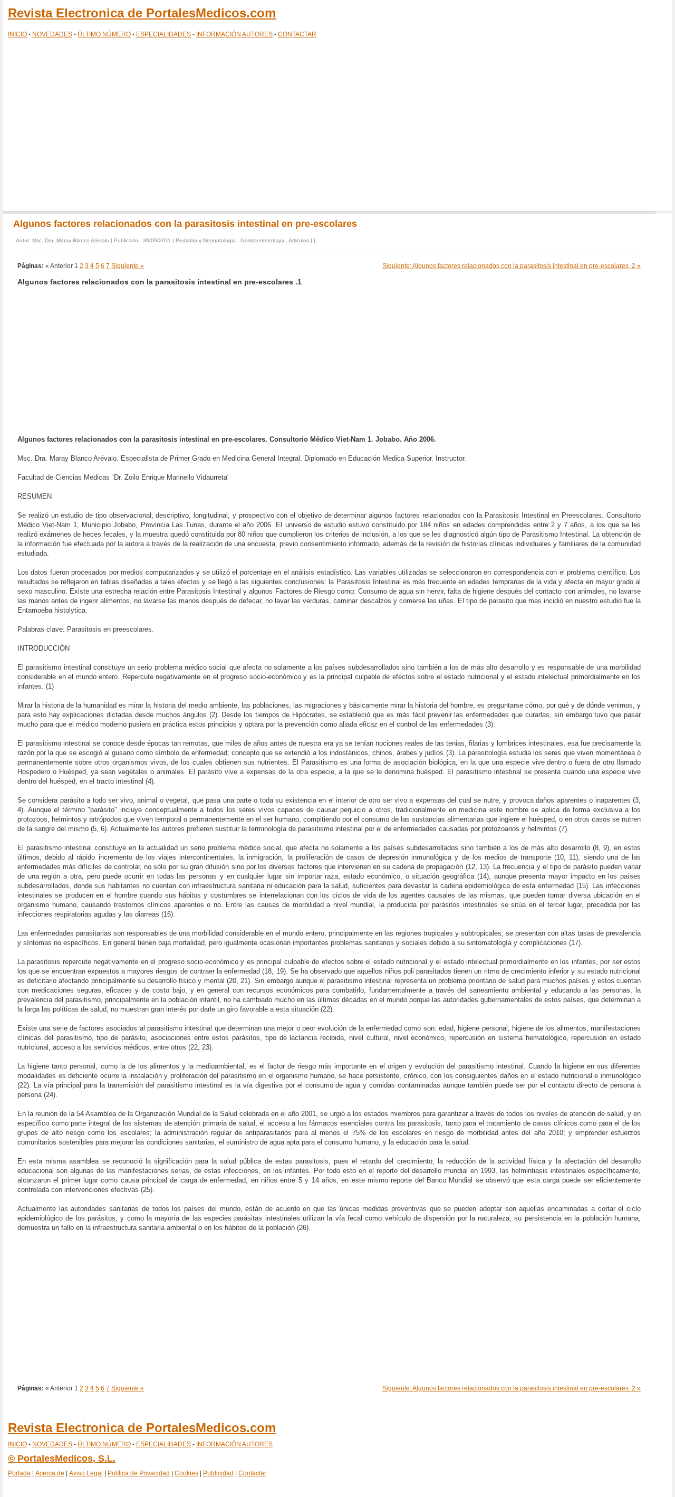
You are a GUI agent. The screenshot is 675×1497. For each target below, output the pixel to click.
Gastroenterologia (262, 240)
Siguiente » (127, 266)
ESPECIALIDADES (163, 34)
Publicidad (218, 1473)
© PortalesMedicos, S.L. (61, 1458)
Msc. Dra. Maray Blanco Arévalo (70, 240)
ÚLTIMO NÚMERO (104, 34)
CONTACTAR (297, 34)
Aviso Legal (86, 1473)
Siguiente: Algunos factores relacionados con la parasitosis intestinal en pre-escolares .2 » (511, 266)
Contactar (252, 1473)
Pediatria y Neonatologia (206, 240)
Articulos (298, 240)
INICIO (17, 34)
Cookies (186, 1473)
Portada (19, 1473)
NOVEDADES (52, 34)
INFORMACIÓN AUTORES (234, 34)
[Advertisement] (337, 127)
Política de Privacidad (139, 1473)
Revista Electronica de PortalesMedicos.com (142, 13)
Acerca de (49, 1473)
